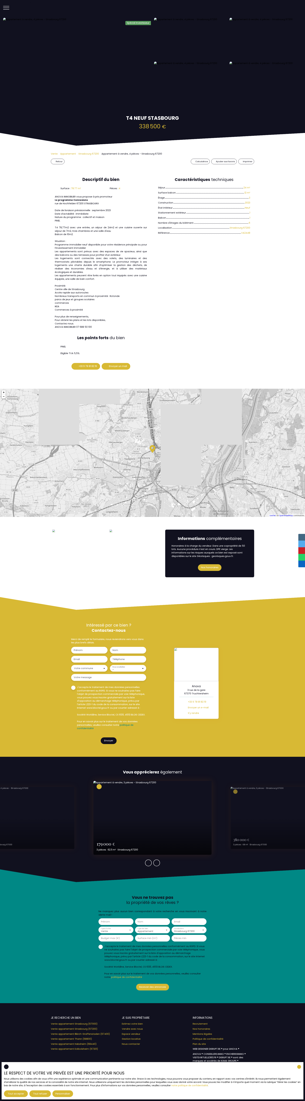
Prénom (78, 650)
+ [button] (4, 392)
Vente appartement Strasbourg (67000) (74, 1023)
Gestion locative (131, 1038)
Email (77, 659)
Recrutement (200, 1023)
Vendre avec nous (132, 1028)
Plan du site (199, 1044)
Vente (54, 153)
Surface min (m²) (147, 938)
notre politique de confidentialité (189, 1085)
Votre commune (83, 668)
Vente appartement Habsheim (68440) (74, 1044)
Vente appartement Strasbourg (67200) (74, 1028)
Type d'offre (106, 928)
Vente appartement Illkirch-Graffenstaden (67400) (80, 1034)
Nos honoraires (201, 1028)
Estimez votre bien (132, 1023)
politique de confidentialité (126, 977)
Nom (115, 650)
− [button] (4, 396)
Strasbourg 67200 (88, 153)
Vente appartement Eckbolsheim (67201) (74, 1048)
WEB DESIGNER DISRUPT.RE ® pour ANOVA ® (216, 1048)
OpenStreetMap (286, 515)
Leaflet (273, 515)
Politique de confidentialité (208, 1038)
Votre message (83, 677)
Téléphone (118, 659)
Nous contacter (131, 1044)
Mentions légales (202, 1034)
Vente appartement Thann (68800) (71, 1038)
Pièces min (180, 938)
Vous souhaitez (118, 667)
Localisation (179, 928)
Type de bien (142, 928)
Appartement (68, 153)
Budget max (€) (110, 938)
